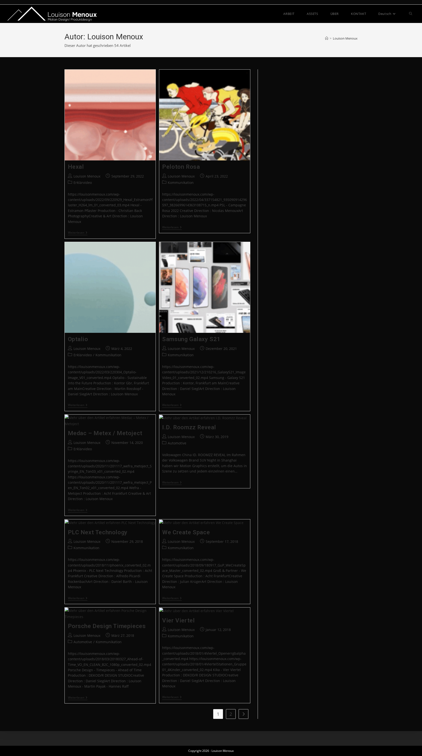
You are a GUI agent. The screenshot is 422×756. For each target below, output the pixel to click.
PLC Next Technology (97, 532)
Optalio (78, 339)
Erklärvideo (83, 182)
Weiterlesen (77, 233)
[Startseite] (326, 38)
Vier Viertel (178, 620)
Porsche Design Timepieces (107, 626)
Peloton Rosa (181, 166)
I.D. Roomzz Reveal (189, 427)
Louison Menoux (345, 38)
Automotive (177, 443)
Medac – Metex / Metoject (105, 433)
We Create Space (186, 532)
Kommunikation (181, 182)
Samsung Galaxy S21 (191, 339)
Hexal (76, 166)
